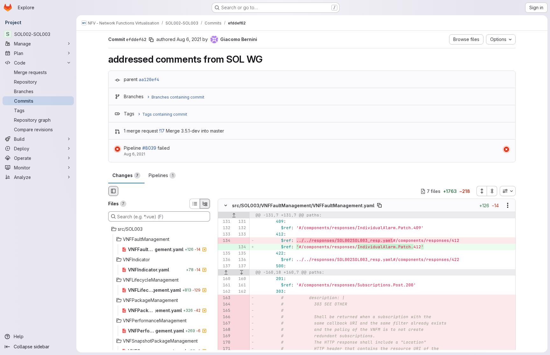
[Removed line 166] (225, 317)
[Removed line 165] (225, 311)
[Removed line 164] (225, 304)
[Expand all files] (481, 191)
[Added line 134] (240, 247)
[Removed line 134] (225, 241)
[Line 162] (225, 292)
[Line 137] (225, 266)
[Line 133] (225, 234)
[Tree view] (205, 204)
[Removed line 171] (225, 349)
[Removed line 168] (225, 330)
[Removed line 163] (225, 298)
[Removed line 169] (225, 336)
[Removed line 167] (225, 323)
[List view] (194, 204)
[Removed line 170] (225, 342)
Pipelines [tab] (161, 175)
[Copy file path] (379, 205)
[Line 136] (225, 260)
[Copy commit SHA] (151, 40)
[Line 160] (225, 279)
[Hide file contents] (225, 205)
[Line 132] (225, 228)
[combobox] (508, 191)
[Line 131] (225, 222)
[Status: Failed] (117, 149)
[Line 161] (225, 285)
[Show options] (507, 205)
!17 (162, 130)
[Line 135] (225, 253)
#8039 (149, 148)
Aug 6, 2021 (189, 39)
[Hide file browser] (113, 191)
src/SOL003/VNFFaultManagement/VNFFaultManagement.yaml (303, 205)
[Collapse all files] (492, 191)
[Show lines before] (234, 215)
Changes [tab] (125, 175)
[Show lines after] (242, 273)
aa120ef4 (149, 79)
